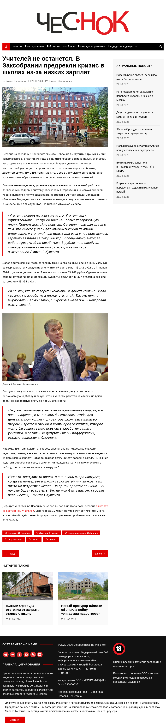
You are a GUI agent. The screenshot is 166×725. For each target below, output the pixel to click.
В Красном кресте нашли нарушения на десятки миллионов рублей (137, 187)
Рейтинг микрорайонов (61, 46)
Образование (65, 81)
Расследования (34, 46)
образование (15, 539)
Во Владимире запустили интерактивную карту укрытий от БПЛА (136, 166)
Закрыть (15, 720)
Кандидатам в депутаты (122, 46)
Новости (17, 46)
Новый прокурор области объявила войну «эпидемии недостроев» (81, 609)
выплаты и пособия (19, 533)
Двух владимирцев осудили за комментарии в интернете (134, 114)
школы (35, 539)
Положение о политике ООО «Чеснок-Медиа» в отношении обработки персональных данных (136, 677)
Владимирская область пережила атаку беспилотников (136, 77)
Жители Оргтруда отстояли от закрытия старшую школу (24, 609)
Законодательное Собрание (83, 533)
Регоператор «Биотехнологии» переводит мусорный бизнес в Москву (135, 95)
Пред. (12, 553)
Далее (98, 553)
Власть (52, 81)
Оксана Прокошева (16, 81)
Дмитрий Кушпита (48, 533)
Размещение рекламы (91, 46)
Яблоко (52, 539)
